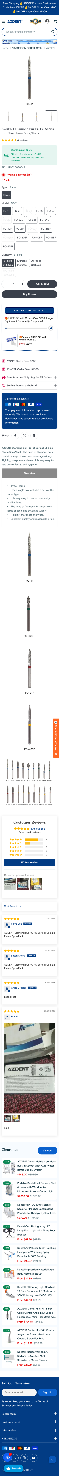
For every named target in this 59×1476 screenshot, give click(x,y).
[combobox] (29, 32)
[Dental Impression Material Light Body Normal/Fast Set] (9, 1274)
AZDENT (28, 1470)
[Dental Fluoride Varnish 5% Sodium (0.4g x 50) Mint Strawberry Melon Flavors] (9, 1358)
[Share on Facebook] (15, 435)
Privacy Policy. (25, 1405)
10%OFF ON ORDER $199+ (27, 48)
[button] (9, 140)
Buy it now (29, 294)
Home (5, 48)
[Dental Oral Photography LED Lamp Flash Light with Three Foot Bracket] (9, 1233)
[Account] (47, 21)
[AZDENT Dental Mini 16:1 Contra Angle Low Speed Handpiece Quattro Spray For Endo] (9, 1336)
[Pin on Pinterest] (34, 435)
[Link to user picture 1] (29, 1068)
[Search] (53, 32)
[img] (11, 918)
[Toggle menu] (3, 21)
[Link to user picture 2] (8, 1118)
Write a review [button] (29, 862)
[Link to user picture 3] (16, 1118)
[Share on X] (24, 435)
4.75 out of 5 (38, 828)
